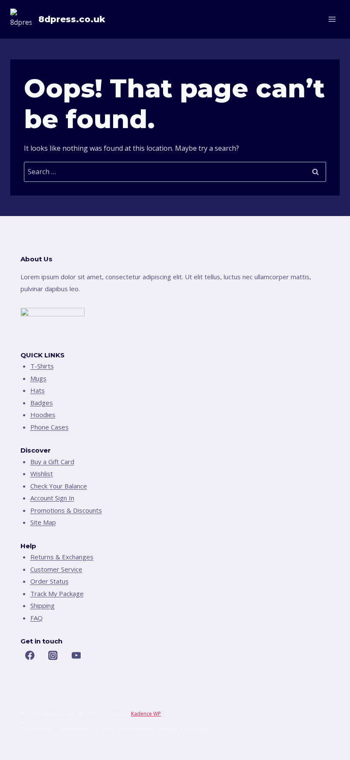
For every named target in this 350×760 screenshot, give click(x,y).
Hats (37, 390)
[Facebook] (29, 655)
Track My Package (57, 593)
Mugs (38, 378)
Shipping (42, 605)
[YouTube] (76, 655)
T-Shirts (42, 366)
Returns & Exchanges (61, 556)
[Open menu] (332, 19)
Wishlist (41, 473)
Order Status (49, 581)
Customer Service (56, 569)
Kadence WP (146, 713)
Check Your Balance (58, 486)
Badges (41, 402)
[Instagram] (53, 655)
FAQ (36, 618)
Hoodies (42, 414)
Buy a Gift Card (52, 461)
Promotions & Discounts (66, 510)
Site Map (43, 522)
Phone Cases (49, 427)
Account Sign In (52, 498)
